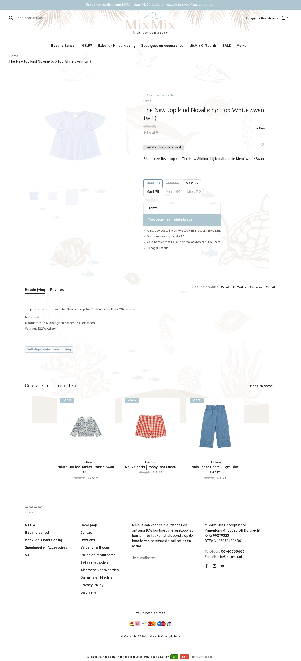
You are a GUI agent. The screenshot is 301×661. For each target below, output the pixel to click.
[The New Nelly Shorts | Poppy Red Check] (151, 427)
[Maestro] (161, 625)
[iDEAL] (131, 625)
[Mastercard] (152, 625)
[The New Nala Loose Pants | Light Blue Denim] (215, 427)
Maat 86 (172, 183)
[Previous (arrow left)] (26, 512)
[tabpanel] (75, 135)
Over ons (87, 540)
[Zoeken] (11, 18)
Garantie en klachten (97, 578)
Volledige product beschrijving (49, 349)
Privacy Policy (92, 585)
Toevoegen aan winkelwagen (171, 220)
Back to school (37, 533)
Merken (243, 46)
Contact (87, 533)
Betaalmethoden (94, 563)
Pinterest (257, 287)
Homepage (89, 525)
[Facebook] (206, 567)
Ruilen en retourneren (98, 555)
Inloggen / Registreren (262, 18)
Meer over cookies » (202, 657)
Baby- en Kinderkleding (117, 46)
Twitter (242, 287)
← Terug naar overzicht (158, 96)
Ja (174, 657)
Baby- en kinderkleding (43, 540)
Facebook (228, 287)
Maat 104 (173, 192)
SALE (226, 46)
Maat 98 (152, 192)
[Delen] (31, 507)
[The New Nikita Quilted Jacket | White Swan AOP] (86, 427)
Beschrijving (35, 290)
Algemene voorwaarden (99, 570)
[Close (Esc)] (26, 507)
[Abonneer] (181, 555)
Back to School (63, 46)
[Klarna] (137, 625)
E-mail (270, 287)
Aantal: (154, 208)
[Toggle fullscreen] (35, 507)
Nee (184, 657)
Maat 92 (192, 183)
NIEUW (86, 46)
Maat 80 (153, 183)
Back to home (261, 386)
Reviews (57, 290)
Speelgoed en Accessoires (162, 46)
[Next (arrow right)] (31, 512)
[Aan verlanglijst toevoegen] (262, 145)
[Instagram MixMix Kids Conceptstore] (214, 567)
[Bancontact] (144, 625)
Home (147, 101)
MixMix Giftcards (203, 46)
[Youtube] (222, 567)
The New (259, 128)
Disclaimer (89, 593)
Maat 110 (194, 192)
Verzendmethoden (95, 548)
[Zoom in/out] (40, 507)
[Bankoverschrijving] (169, 625)
